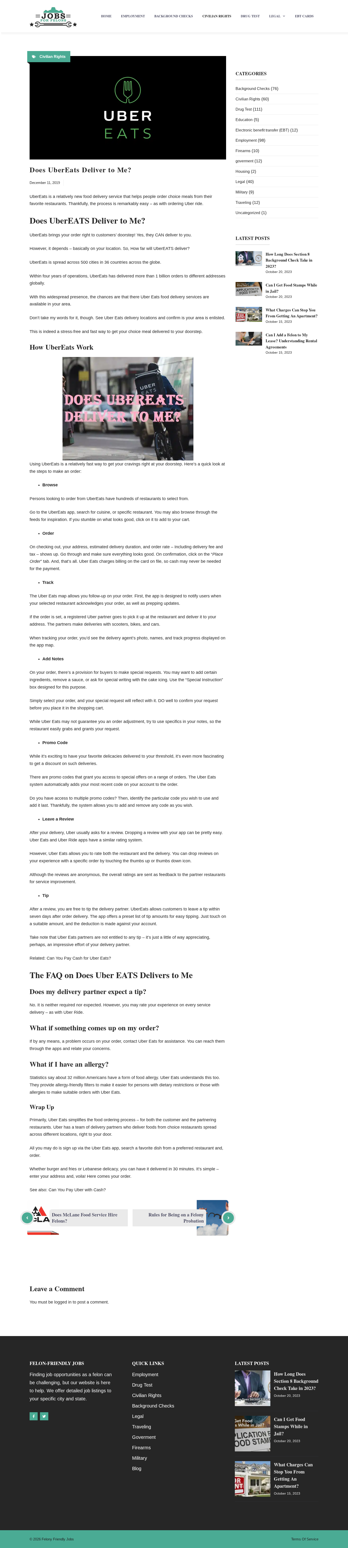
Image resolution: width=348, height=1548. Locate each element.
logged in (62, 1302)
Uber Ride (73, 1012)
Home (106, 16)
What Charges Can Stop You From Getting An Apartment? (292, 313)
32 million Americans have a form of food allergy (112, 1077)
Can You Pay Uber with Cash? (77, 1189)
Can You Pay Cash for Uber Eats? (79, 958)
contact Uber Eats (140, 1041)
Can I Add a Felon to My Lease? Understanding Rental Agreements (291, 341)
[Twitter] (44, 1416)
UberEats (50, 464)
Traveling (243, 203)
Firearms (243, 151)
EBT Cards (304, 16)
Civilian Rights (216, 16)
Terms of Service (304, 1539)
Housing (243, 171)
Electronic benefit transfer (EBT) (262, 130)
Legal (275, 16)
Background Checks (173, 16)
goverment (244, 161)
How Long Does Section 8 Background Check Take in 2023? (289, 260)
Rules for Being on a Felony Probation (176, 1217)
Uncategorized (248, 213)
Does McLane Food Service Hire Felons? (84, 1217)
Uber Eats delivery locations (130, 317)
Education (244, 120)
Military (242, 192)
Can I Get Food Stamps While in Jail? (291, 1426)
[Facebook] (34, 1416)
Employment (133, 16)
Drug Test (250, 16)
